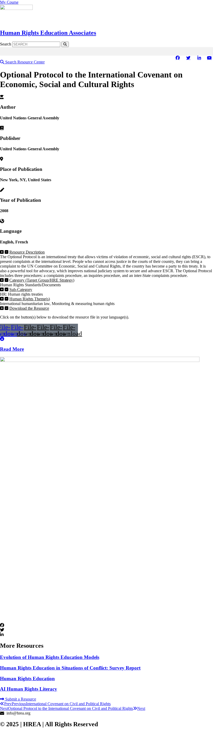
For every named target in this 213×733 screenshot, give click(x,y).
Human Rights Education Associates (48, 32)
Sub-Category (20, 289)
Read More (12, 349)
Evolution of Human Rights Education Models (49, 657)
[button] (106, 51)
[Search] (65, 44)
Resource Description (27, 252)
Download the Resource (29, 308)
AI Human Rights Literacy (28, 689)
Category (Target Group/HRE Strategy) (41, 280)
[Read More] (2, 339)
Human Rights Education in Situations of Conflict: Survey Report (70, 668)
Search (5, 44)
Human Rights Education (27, 678)
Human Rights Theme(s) (29, 299)
